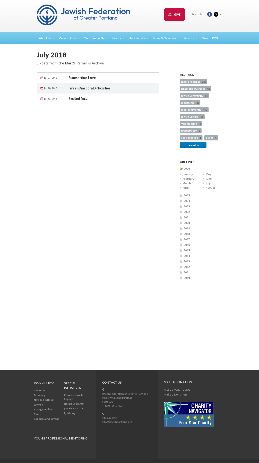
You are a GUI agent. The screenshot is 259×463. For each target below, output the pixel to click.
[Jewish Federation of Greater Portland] (84, 16)
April (186, 188)
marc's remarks (193, 81)
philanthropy (190, 130)
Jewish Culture (192, 116)
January (188, 174)
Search (195, 14)
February (188, 178)
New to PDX (210, 38)
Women (38, 404)
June (209, 178)
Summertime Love (82, 78)
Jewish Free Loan (74, 408)
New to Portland (44, 400)
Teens (211, 137)
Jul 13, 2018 (50, 98)
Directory (39, 395)
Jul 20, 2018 (50, 88)
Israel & (164, 38)
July (208, 183)
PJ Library (70, 413)
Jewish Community (194, 95)
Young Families (43, 409)
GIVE (177, 14)
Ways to (67, 38)
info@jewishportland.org (117, 422)
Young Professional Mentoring (61, 438)
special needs (191, 137)
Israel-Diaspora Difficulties (89, 88)
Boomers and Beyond (47, 419)
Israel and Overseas (195, 88)
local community (194, 109)
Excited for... (78, 98)
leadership (190, 102)
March (187, 183)
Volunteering (191, 123)
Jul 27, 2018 (50, 77)
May (208, 174)
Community (44, 383)
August (210, 188)
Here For (137, 38)
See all (192, 145)
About (45, 38)
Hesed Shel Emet (74, 403)
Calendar (39, 390)
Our (94, 38)
